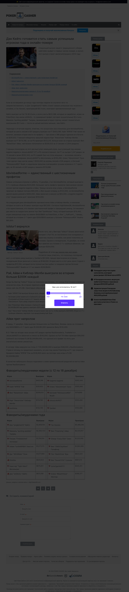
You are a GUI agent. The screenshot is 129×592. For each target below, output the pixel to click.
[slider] (48, 293)
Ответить (64, 303)
